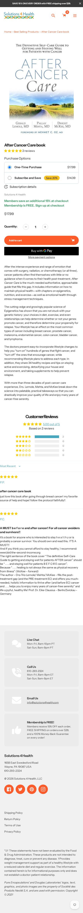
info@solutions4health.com (43, 702)
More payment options (41, 257)
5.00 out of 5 (51, 424)
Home (7, 31)
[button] (13, 151)
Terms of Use (12, 825)
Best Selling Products (26, 31)
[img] (9, 477)
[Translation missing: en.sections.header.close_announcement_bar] (80, 3)
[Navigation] (74, 15)
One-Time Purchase (28, 167)
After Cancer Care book (55, 31)
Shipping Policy (13, 813)
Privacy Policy (12, 831)
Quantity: (10, 226)
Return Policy (12, 819)
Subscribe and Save (27, 178)
